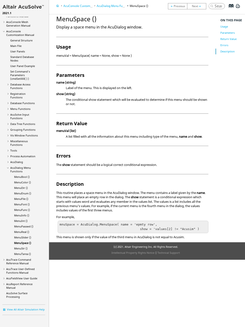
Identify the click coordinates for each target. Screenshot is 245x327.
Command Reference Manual (18, 261)
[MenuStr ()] (198, 6)
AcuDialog (16, 162)
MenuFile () (21, 199)
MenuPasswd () (23, 226)
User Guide (21, 278)
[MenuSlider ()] (177, 6)
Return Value (228, 39)
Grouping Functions (22, 129)
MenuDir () (21, 188)
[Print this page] (237, 8)
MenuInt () (21, 221)
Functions (22, 124)
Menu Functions (20, 109)
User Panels (17, 51)
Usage (224, 26)
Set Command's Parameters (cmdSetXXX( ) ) (20, 75)
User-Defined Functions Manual (20, 270)
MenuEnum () (22, 193)
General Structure (21, 40)
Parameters (227, 32)
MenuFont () (22, 204)
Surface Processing (17, 295)
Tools (13, 150)
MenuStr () (21, 248)
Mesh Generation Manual (18, 23)
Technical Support (168, 252)
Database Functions (22, 103)
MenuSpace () (22, 243)
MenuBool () (22, 177)
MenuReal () (21, 232)
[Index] (229, 9)
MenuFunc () (22, 210)
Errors (224, 45)
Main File (16, 46)
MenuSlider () (22, 237)
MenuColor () (22, 182)
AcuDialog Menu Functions (20, 169)
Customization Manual (20, 33)
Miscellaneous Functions (19, 143)
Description (227, 51)
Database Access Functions (20, 86)
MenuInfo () (21, 215)
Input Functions (19, 116)
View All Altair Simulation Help (26, 309)
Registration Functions (18, 95)
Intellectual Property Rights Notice (133, 252)
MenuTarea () (22, 254)
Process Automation (22, 156)
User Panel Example (22, 66)
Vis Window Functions (24, 135)
